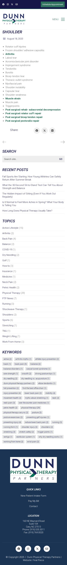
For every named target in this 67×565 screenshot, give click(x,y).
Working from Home (13, 441)
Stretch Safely (26, 432)
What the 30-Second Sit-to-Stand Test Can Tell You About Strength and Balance (32, 187)
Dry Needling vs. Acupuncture (35, 378)
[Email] (47, 549)
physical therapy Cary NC (16, 412)
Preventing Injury (12, 422)
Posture (36, 412)
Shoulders (7, 314)
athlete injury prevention (47, 359)
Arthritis (9, 54)
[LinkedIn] (52, 131)
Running (6, 303)
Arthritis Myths (23, 359)
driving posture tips (45, 373)
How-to (6, 265)
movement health (12, 398)
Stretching (7, 325)
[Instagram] (28, 549)
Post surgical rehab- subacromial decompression (33, 109)
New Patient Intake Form (33, 495)
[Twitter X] (44, 131)
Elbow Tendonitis (46, 383)
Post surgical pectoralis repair (22, 120)
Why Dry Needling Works (50, 437)
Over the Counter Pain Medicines (34, 403)
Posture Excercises (13, 417)
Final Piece (38, 560)
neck (55, 398)
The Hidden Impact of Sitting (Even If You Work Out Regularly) (29, 195)
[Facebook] (37, 131)
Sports (6, 320)
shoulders (47, 427)
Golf (4, 260)
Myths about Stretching (36, 398)
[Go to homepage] (14, 19)
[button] (58, 19)
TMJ (4, 331)
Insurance (7, 271)
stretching (9, 432)
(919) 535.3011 (37, 529)
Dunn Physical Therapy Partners (19, 383)
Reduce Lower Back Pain (36, 422)
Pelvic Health (9, 287)
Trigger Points (45, 432)
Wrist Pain (33, 441)
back (7, 364)
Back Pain (7, 238)
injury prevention (12, 393)
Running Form (11, 427)
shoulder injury (29, 427)
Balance (6, 244)
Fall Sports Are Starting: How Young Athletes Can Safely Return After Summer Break (31, 178)
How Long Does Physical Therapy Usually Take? (27, 210)
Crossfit (26, 373)
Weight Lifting (9, 336)
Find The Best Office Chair (34, 388)
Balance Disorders (13, 369)
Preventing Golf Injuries (37, 417)
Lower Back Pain (33, 393)
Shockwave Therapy (13, 309)
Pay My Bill (33, 501)
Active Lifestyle (10, 227)
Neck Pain (7, 282)
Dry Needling (9, 255)
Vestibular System (25, 437)
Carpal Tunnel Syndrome (38, 369)
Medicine (7, 276)
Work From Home (11, 341)
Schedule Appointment (52, 4)
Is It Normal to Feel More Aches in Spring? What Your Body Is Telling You (33, 204)
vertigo (8, 437)
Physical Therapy (11, 293)
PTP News (7, 298)
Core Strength (11, 373)
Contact (33, 506)
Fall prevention (11, 388)
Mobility (50, 393)
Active (8, 359)
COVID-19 (7, 249)
